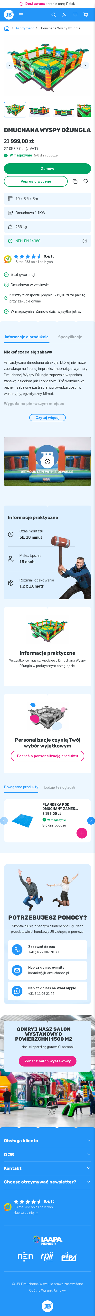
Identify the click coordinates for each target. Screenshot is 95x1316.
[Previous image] (10, 65)
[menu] (21, 14)
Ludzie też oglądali (59, 787)
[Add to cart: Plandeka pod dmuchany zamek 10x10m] (81, 833)
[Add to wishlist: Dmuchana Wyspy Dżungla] (85, 181)
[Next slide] (91, 821)
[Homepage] (9, 15)
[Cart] (85, 14)
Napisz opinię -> (26, 1213)
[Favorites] (75, 14)
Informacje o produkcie (26, 337)
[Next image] (85, 65)
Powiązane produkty (21, 787)
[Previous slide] (4, 821)
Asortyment (25, 28)
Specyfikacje (70, 337)
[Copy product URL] (75, 181)
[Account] (64, 14)
